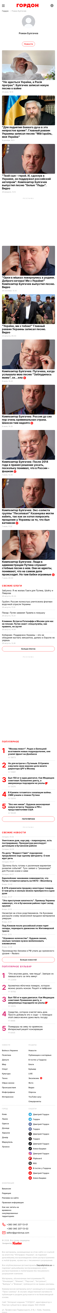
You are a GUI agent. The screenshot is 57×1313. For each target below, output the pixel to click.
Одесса (5, 1123)
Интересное (7, 1097)
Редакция (6, 1193)
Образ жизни (8, 1083)
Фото (30, 1083)
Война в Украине (10, 1050)
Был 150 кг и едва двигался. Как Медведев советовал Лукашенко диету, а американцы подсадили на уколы (31, 780)
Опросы (32, 1092)
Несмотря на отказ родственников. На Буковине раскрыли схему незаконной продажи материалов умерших (28, 916)
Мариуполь (7, 1142)
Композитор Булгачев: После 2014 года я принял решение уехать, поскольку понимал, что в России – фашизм (25, 466)
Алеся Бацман (39, 1148)
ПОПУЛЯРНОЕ (10, 741)
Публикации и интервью (39, 1055)
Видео (31, 1087)
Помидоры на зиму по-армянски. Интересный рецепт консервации (25, 1028)
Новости (6, 1045)
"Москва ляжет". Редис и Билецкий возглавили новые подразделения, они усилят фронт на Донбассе (29, 751)
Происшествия (9, 1087)
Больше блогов (28, 649)
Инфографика (8, 1092)
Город (5, 1109)
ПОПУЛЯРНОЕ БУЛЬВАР (17, 966)
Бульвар (32, 1069)
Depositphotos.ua (44, 1265)
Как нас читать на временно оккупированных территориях (10, 1211)
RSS (35, 1163)
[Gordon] (27, 5)
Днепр (5, 1137)
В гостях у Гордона (37, 1060)
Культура (6, 1073)
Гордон (5, 11)
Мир (4, 1064)
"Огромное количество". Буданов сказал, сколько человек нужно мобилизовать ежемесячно (24, 941)
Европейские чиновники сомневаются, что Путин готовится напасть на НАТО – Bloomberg (27, 879)
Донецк (5, 1128)
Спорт (5, 1069)
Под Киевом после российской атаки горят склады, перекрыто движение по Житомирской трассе (28, 928)
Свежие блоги (12, 585)
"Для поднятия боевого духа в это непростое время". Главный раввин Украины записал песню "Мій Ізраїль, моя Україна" (27, 132)
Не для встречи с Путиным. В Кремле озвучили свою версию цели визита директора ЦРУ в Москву (28, 766)
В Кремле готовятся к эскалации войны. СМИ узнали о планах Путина (29, 793)
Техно (5, 1078)
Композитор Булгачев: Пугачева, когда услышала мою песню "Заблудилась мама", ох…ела (28, 374)
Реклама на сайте (10, 1198)
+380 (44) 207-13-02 (17, 1228)
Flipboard (37, 1158)
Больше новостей (28, 960)
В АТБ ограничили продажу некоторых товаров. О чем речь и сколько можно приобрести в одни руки (28, 891)
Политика (6, 1055)
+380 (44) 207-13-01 (17, 1224)
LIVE (30, 1073)
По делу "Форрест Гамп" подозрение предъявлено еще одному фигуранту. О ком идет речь (26, 856)
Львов (5, 1119)
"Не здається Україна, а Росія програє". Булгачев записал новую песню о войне (25, 85)
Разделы (32, 1045)
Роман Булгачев (19, 11)
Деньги (5, 1060)
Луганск (6, 1147)
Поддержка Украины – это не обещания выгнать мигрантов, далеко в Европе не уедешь (28, 638)
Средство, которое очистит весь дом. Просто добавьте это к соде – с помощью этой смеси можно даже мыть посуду (30, 1015)
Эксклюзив (33, 1078)
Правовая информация (13, 1202)
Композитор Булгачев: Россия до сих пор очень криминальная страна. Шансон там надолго (27, 419)
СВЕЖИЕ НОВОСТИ (14, 832)
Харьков (6, 1133)
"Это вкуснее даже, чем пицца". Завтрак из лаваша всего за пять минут (31, 975)
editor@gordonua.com (18, 1232)
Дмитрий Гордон (41, 1114)
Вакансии (6, 1188)
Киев (4, 1114)
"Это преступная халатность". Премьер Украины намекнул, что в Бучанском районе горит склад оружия (28, 903)
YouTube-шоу (34, 1097)
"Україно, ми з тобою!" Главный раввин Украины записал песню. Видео (24, 329)
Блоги (31, 1064)
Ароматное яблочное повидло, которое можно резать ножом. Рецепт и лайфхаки (30, 987)
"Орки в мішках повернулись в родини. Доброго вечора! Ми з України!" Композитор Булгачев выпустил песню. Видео (28, 282)
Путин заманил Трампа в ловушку (24, 612)
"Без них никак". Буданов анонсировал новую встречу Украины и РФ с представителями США (29, 807)
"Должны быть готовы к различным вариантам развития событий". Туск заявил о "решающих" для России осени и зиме (26, 868)
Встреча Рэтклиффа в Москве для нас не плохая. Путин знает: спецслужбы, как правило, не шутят (27, 624)
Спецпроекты (34, 1101)
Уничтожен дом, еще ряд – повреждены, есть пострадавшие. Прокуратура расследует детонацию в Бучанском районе (27, 843)
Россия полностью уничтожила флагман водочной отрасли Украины (27, 603)
